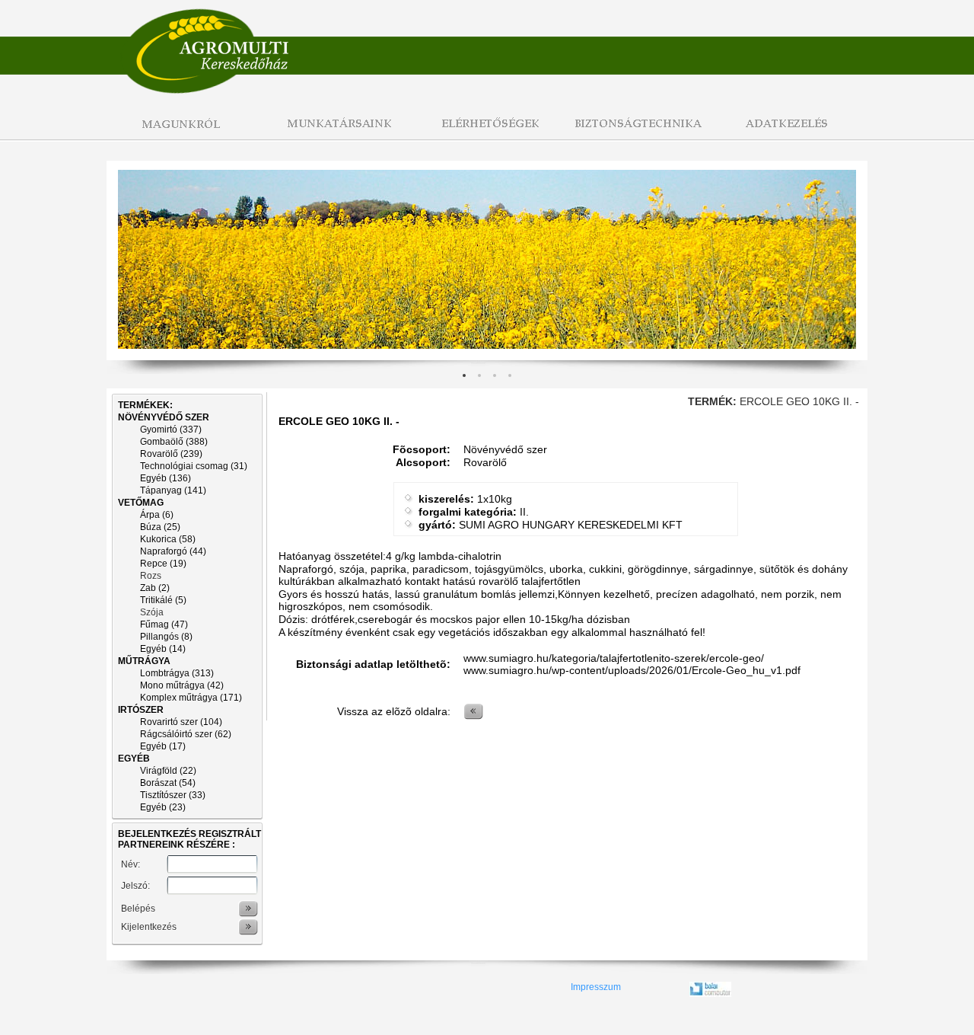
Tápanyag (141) (173, 490)
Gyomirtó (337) (171, 429)
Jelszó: (135, 885)
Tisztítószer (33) (172, 795)
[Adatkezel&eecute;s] (791, 132)
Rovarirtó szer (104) (181, 722)
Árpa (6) (156, 515)
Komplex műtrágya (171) (191, 697)
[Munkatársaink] (335, 132)
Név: (130, 864)
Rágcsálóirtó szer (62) (185, 734)
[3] (509, 375)
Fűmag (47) (164, 624)
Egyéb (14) (163, 649)
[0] (464, 375)
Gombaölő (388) (174, 441)
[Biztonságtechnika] (639, 132)
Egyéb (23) (163, 807)
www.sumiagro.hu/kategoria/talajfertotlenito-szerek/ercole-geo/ (613, 658)
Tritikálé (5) (163, 600)
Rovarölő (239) (171, 454)
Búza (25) (160, 527)
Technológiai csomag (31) (193, 466)
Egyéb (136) (165, 478)
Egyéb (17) (163, 746)
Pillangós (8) (166, 636)
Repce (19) (163, 563)
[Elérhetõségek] (487, 132)
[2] (494, 375)
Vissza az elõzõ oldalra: (393, 711)
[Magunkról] (183, 132)
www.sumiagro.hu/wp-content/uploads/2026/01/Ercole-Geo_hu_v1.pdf (632, 670)
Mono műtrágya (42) (182, 685)
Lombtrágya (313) (177, 673)
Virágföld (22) (168, 770)
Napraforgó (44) (173, 551)
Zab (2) (155, 588)
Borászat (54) (168, 783)
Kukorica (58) (168, 539)
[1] (479, 375)
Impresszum (596, 987)
